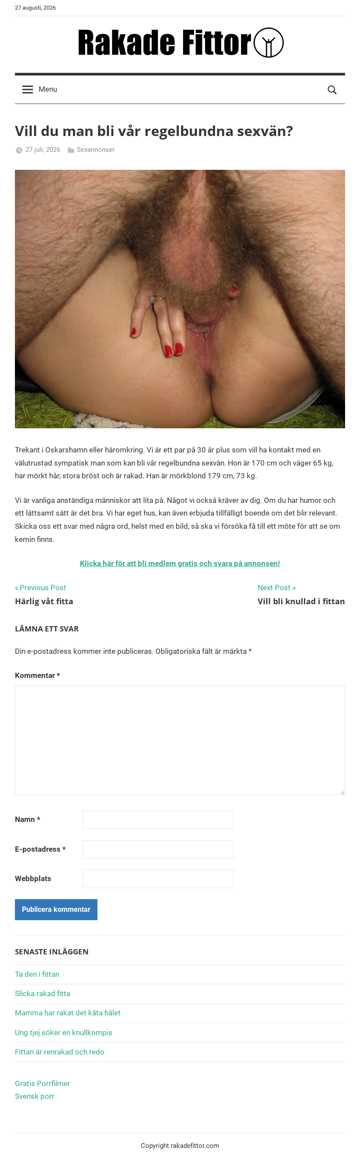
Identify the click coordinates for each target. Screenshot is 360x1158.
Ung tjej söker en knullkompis (63, 1032)
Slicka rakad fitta (42, 993)
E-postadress (40, 849)
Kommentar (37, 675)
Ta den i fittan (37, 974)
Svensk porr (34, 1096)
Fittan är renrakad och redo (59, 1051)
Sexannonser (96, 150)
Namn (27, 819)
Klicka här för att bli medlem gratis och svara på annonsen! (180, 563)
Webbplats (33, 878)
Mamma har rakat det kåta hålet (68, 1012)
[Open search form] (332, 89)
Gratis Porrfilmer (42, 1083)
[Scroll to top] (343, 1141)
